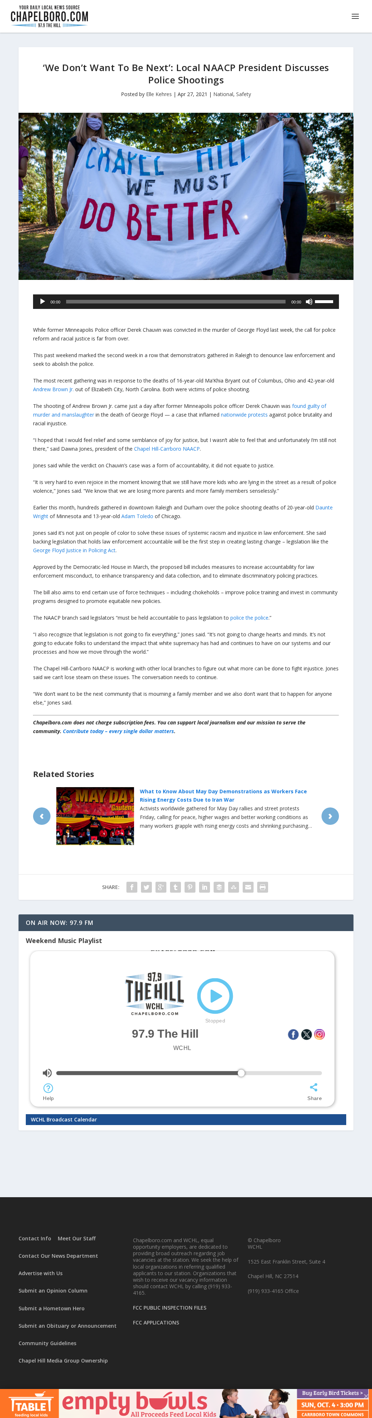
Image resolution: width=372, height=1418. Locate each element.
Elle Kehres (159, 94)
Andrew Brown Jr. (53, 389)
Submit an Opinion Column (53, 1290)
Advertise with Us (40, 1273)
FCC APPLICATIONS (156, 1322)
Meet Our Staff (77, 1238)
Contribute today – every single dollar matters (118, 731)
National (223, 94)
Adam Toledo (137, 516)
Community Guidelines (47, 1343)
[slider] (325, 300)
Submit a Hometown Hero (52, 1308)
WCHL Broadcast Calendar (64, 1119)
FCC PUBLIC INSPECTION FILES (169, 1307)
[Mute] (309, 301)
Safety (243, 94)
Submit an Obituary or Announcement (68, 1325)
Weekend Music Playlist (64, 940)
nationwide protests (244, 414)
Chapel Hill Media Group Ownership (63, 1360)
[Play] (42, 301)
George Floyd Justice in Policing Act (74, 550)
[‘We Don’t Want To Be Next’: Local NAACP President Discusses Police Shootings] (186, 196)
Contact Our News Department (58, 1255)
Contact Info (35, 1238)
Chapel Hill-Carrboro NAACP (167, 448)
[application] (186, 301)
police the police (249, 617)
